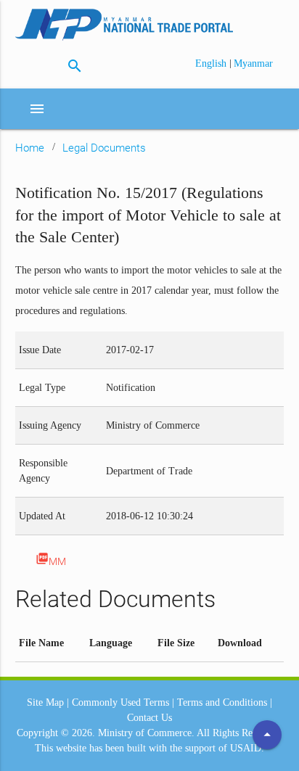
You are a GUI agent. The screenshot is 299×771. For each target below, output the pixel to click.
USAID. (247, 748)
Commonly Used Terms (120, 702)
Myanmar (253, 63)
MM (51, 559)
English (212, 63)
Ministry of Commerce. (146, 732)
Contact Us (149, 717)
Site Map (45, 702)
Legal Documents (104, 147)
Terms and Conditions (222, 702)
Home (29, 147)
